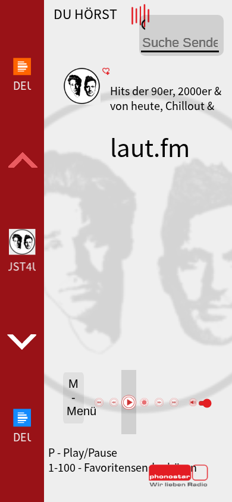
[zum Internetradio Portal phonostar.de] (178, 484)
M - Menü (75, 397)
